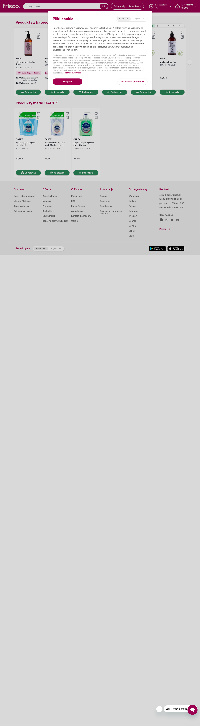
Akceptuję (67, 81)
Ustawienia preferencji (132, 81)
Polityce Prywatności (73, 73)
